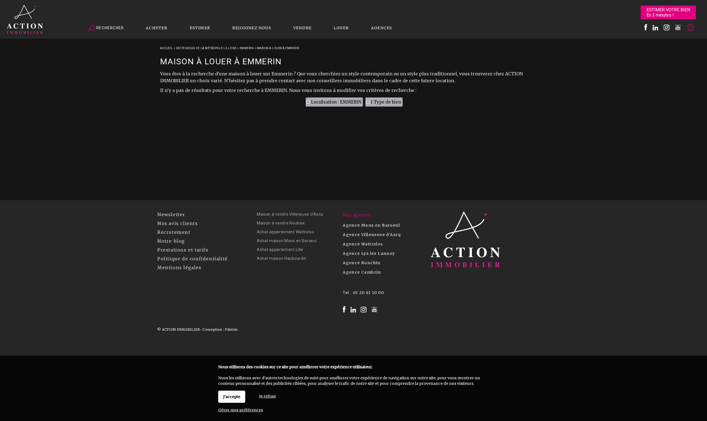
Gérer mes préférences (240, 409)
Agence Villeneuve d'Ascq (372, 234)
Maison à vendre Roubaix (281, 223)
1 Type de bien (386, 102)
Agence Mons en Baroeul (371, 225)
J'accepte (231, 396)
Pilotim (231, 329)
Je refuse (267, 396)
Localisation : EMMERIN (336, 102)
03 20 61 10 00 (368, 292)
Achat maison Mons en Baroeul (287, 241)
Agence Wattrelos (363, 244)
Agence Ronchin (362, 262)
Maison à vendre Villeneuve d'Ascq (290, 214)
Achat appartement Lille (280, 249)
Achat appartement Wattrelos (285, 232)
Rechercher (109, 28)
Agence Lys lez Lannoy (369, 253)
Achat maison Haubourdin (282, 258)
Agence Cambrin (362, 272)
